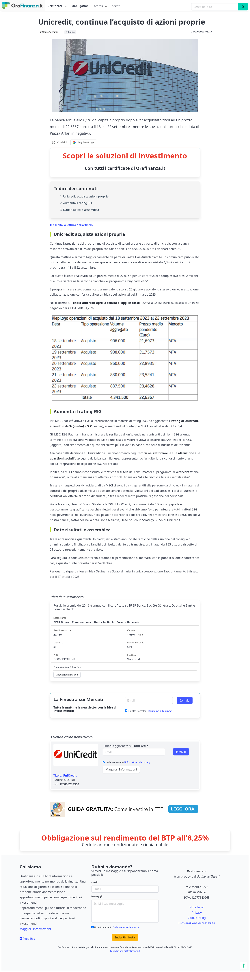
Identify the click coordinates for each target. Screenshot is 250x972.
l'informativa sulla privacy (159, 711)
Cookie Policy (197, 918)
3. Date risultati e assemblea (79, 210)
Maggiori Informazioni (121, 769)
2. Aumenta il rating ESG (76, 203)
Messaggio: (97, 896)
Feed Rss (28, 939)
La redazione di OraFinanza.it (125, 951)
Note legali (196, 907)
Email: (94, 882)
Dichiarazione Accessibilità (196, 923)
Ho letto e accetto (149, 711)
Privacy (197, 913)
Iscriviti (185, 700)
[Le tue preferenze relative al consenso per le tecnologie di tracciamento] (243, 965)
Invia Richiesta (125, 937)
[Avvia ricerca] (243, 6)
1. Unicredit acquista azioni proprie (84, 196)
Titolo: (65, 775)
